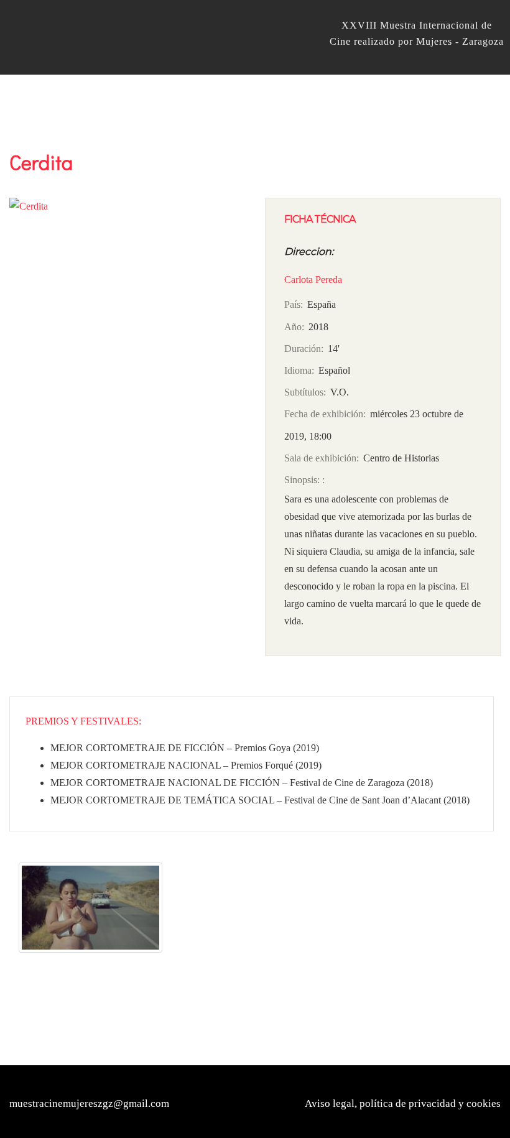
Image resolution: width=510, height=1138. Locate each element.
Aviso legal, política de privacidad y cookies (403, 1103)
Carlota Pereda (313, 279)
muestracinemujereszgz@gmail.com (89, 1103)
